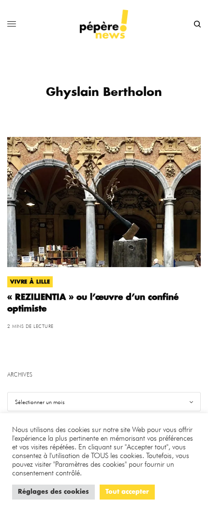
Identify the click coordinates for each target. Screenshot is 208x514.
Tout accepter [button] (127, 492)
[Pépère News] (104, 24)
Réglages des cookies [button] (53, 492)
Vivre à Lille (30, 281)
